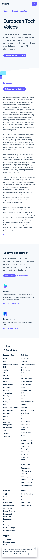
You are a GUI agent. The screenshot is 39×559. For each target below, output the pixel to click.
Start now (9, 276)
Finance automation (28, 376)
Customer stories (9, 497)
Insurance (24, 416)
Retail (23, 435)
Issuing (5, 402)
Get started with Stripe (14, 55)
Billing (5, 367)
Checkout (6, 373)
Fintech (24, 405)
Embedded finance (28, 373)
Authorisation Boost (10, 364)
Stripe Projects (26, 483)
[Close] (35, 548)
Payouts (6, 416)
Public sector (26, 432)
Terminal (6, 433)
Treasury (6, 436)
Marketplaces (26, 384)
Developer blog (26, 485)
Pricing (5, 358)
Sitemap (6, 525)
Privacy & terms (9, 511)
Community (7, 503)
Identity (6, 396)
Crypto (5, 382)
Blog (5, 500)
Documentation (26, 468)
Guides (6, 11)
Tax (4, 430)
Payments (7, 413)
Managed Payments (10, 407)
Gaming (24, 407)
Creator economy (27, 402)
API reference (26, 471)
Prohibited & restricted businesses (7, 516)
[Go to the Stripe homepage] (6, 346)
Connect (6, 379)
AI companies (26, 399)
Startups (24, 361)
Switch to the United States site (15, 554)
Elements (6, 387)
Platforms (24, 393)
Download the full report (12, 235)
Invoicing (6, 399)
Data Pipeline (8, 384)
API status (25, 474)
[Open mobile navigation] (34, 4)
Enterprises (25, 358)
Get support (7, 539)
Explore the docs (9, 328)
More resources (9, 531)
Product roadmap (27, 494)
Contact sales (22, 276)
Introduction (8, 83)
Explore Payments (10, 303)
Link (4, 405)
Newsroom (25, 500)
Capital (5, 370)
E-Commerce (26, 370)
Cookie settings (9, 528)
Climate (6, 376)
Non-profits (25, 424)
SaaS (23, 396)
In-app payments (27, 382)
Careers (24, 497)
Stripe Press (25, 503)
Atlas (5, 361)
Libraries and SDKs (28, 480)
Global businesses (27, 379)
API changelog (26, 477)
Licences (6, 522)
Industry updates (19, 11)
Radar (5, 419)
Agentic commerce (28, 364)
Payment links (8, 410)
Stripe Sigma (7, 427)
